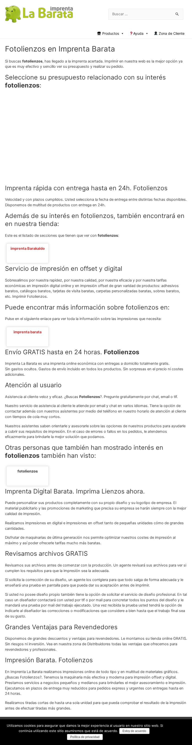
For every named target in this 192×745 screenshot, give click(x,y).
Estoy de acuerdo (134, 731)
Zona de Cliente (171, 33)
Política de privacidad (85, 737)
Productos (110, 33)
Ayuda (138, 33)
